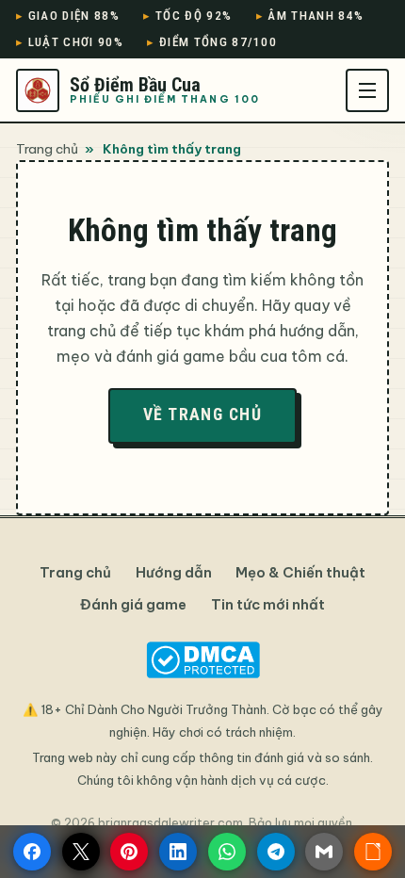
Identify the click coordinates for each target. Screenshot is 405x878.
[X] (81, 851)
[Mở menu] (367, 90)
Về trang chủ (202, 414)
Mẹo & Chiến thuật (300, 572)
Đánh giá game (133, 604)
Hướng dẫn (174, 572)
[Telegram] (276, 851)
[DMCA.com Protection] (202, 660)
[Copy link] (373, 851)
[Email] (324, 851)
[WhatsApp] (227, 851)
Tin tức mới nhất (268, 604)
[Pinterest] (129, 851)
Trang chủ (47, 148)
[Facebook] (32, 851)
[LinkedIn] (178, 851)
